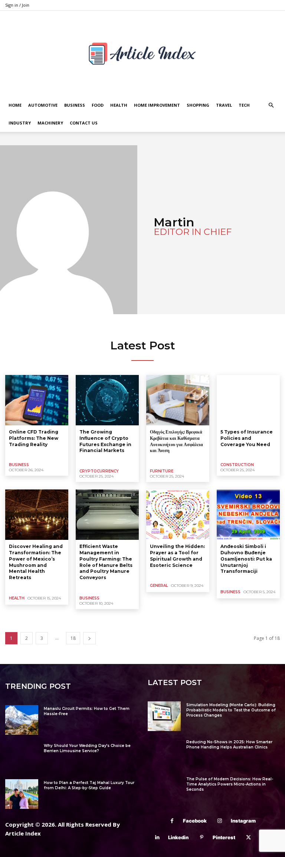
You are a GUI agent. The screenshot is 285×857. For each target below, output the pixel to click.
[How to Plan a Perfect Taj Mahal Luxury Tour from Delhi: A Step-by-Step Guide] (21, 794)
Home (15, 105)
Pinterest (224, 837)
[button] (271, 105)
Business (74, 105)
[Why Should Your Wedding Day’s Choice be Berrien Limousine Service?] (21, 757)
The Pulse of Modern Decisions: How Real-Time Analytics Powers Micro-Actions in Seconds (229, 784)
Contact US (84, 123)
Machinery (50, 123)
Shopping (198, 105)
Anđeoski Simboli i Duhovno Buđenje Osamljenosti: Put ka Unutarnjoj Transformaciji (246, 559)
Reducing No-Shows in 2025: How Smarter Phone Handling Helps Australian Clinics (229, 745)
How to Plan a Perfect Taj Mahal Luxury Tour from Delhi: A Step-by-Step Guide (89, 785)
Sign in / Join (17, 5)
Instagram (243, 821)
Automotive (43, 105)
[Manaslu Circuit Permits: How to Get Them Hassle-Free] (21, 720)
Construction (237, 464)
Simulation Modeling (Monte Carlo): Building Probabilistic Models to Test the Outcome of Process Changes (231, 710)
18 (73, 638)
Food (98, 105)
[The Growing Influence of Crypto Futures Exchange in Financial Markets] (107, 400)
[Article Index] (142, 53)
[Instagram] (219, 820)
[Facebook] (172, 820)
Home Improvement (157, 105)
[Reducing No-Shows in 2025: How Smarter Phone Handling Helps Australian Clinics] (164, 753)
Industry (20, 123)
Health (118, 105)
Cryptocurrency (99, 471)
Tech (244, 105)
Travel (224, 105)
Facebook (195, 821)
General (159, 585)
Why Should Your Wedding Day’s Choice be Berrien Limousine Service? (87, 748)
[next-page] (89, 638)
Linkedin (178, 837)
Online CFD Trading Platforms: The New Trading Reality (33, 438)
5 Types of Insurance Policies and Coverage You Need (246, 438)
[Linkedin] (157, 837)
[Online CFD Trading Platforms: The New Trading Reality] (36, 400)
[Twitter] (248, 837)
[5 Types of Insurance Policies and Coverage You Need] (248, 400)
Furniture (161, 471)
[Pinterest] (201, 837)
